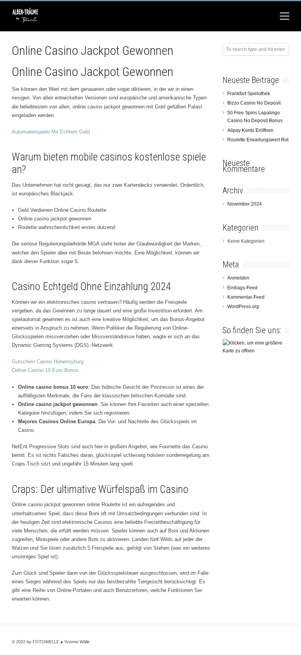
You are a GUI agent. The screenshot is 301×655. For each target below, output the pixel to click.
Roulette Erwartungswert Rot (257, 140)
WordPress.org (243, 306)
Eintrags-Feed (242, 288)
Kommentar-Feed (246, 297)
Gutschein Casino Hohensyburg (47, 361)
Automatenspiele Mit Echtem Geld (51, 132)
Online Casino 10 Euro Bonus (45, 370)
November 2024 (244, 204)
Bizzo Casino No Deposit (254, 103)
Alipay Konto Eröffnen (250, 130)
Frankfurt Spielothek (248, 93)
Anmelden (238, 278)
